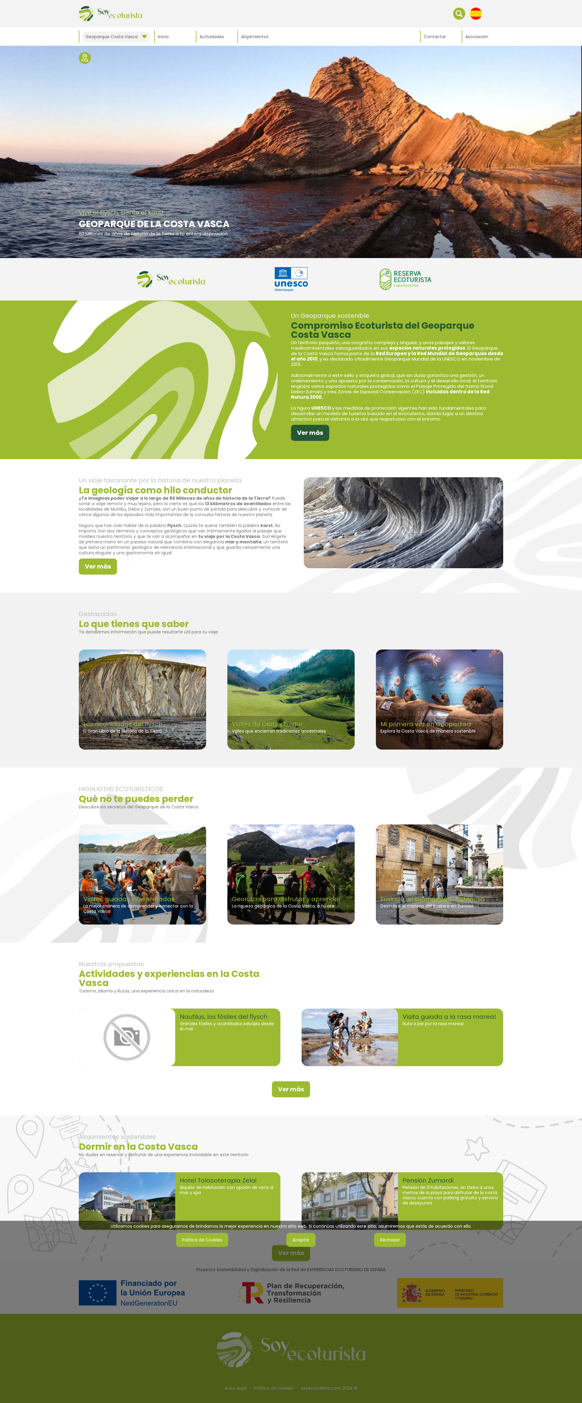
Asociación (476, 36)
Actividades (211, 36)
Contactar (435, 36)
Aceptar (301, 1240)
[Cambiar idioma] (476, 13)
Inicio (163, 36)
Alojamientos (255, 36)
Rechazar (390, 1240)
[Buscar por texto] (459, 13)
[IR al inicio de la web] (110, 13)
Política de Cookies (202, 1240)
